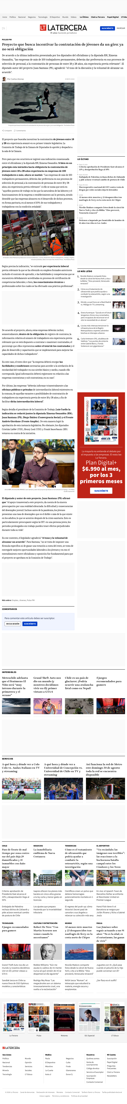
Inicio (4, 17)
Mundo (65, 17)
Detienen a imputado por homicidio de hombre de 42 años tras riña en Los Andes (101, 222)
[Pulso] (39, 1032)
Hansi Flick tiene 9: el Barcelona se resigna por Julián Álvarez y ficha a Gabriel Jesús (110, 911)
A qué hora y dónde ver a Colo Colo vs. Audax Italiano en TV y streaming (21, 768)
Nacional (22, 17)
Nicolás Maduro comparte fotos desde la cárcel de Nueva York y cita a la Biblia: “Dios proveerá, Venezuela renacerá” (101, 210)
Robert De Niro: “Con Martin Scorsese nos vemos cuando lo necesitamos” (45, 932)
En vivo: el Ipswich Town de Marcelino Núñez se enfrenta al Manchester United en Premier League (109, 895)
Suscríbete (30, 623)
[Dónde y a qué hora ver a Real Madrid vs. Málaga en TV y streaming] (119, 304)
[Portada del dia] (101, 443)
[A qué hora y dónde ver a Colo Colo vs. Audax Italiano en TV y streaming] (21, 789)
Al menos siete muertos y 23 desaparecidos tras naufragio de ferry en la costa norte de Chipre (100, 198)
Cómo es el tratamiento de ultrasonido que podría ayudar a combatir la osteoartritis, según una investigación (95, 293)
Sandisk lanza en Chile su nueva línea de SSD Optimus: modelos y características (15, 983)
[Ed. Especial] (89, 1032)
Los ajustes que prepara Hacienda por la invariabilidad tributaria (47, 909)
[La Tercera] (13, 1032)
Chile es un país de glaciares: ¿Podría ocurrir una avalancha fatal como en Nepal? (79, 683)
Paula (99, 923)
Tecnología (42, 17)
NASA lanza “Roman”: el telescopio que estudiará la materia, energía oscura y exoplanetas (77, 985)
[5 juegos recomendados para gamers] (110, 706)
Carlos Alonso (17, 79)
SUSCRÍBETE (101, 490)
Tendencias (70, 845)
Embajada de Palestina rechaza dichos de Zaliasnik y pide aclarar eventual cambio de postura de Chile (102, 178)
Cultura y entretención (45, 923)
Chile (4, 845)
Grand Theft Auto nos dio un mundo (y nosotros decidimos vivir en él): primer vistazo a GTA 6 (47, 685)
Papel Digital (113, 17)
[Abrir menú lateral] (4, 28)
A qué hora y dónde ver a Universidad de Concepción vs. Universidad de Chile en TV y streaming (63, 769)
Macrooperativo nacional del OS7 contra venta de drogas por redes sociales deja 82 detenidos (101, 188)
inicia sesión (12, 623)
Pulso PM (7, 39)
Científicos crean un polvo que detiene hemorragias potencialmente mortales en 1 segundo (79, 895)
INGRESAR (121, 28)
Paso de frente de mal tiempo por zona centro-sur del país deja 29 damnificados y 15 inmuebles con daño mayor (16, 858)
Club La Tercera (98, 17)
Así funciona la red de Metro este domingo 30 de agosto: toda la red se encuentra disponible (104, 769)
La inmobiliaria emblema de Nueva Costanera (44, 853)
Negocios (32, 17)
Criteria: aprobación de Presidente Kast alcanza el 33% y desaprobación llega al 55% (101, 168)
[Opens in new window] (64, 1032)
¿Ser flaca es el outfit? (106, 980)
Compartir (8, 130)
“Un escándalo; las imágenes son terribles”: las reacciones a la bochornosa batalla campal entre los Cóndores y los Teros (110, 858)
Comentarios (21, 130)
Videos (73, 17)
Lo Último (84, 17)
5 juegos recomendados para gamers (109, 681)
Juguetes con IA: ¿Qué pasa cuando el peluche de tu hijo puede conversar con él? (109, 967)
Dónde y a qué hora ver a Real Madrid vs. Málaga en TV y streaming (96, 303)
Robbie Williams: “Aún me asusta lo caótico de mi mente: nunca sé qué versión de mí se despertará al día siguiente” (47, 969)
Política (13, 17)
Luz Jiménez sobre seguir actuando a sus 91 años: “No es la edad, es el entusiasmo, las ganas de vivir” (110, 934)
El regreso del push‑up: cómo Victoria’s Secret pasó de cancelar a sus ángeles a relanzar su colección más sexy (79, 911)
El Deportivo (55, 17)
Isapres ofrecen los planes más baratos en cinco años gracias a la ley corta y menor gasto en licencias (47, 895)
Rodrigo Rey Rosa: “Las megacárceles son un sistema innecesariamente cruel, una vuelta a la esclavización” (47, 985)
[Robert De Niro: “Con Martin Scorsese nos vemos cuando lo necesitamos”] (47, 952)
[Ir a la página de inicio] (63, 28)
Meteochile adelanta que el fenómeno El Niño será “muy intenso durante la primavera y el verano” (15, 687)
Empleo (15, 600)
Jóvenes (22, 600)
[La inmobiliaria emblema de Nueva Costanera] (47, 878)
